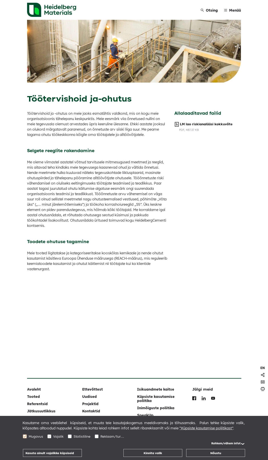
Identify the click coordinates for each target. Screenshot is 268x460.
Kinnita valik (153, 453)
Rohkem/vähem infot (226, 443)
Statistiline (82, 436)
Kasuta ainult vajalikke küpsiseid (50, 453)
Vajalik (58, 436)
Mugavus (36, 436)
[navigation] (262, 368)
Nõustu (215, 453)
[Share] (263, 375)
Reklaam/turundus (112, 436)
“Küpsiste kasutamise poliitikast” (206, 428)
